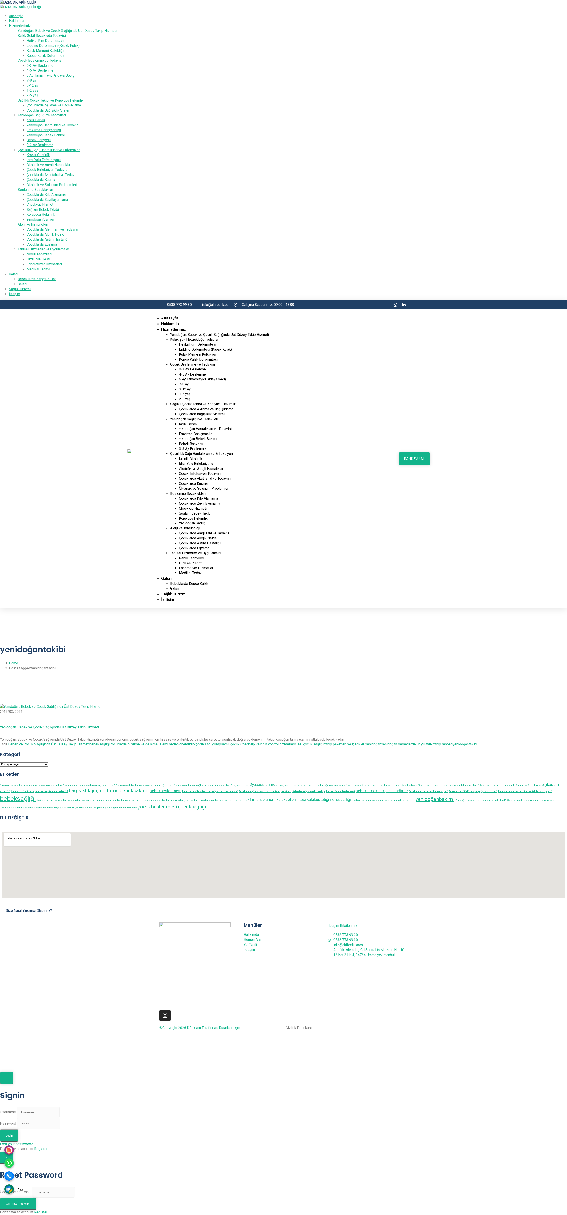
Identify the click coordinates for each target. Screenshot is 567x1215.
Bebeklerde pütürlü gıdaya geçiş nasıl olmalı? (473, 791)
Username (8, 1112)
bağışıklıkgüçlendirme (94, 790)
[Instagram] (165, 1015)
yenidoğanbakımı (435, 799)
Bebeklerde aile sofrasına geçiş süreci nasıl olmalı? (210, 791)
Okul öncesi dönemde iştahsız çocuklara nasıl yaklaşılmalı (383, 800)
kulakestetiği (318, 799)
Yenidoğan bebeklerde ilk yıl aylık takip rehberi (417, 744)
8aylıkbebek (408, 785)
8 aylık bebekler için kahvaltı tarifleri (381, 785)
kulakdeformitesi (291, 799)
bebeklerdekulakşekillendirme (382, 791)
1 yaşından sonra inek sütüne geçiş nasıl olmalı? (89, 785)
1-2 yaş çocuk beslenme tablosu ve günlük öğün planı (144, 785)
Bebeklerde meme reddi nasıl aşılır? (428, 791)
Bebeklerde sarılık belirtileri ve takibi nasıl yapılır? (525, 791)
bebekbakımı (134, 790)
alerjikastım (549, 784)
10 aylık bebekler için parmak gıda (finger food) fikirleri (508, 785)
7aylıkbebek (354, 785)
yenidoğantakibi (465, 744)
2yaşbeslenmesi (264, 784)
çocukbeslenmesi (157, 807)
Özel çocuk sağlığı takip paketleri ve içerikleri (330, 744)
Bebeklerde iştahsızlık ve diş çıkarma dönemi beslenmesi (323, 791)
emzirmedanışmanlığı (181, 800)
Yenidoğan (373, 744)
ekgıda (85, 800)
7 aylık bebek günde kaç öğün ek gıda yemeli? (322, 785)
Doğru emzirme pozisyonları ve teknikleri (59, 800)
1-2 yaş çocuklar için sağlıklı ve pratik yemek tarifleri (202, 785)
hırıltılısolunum (263, 799)
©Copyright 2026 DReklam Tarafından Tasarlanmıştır (199, 1028)
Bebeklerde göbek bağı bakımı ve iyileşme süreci (265, 791)
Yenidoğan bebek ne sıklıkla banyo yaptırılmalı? (480, 800)
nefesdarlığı (340, 799)
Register (40, 1149)
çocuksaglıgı (205, 744)
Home (13, 663)
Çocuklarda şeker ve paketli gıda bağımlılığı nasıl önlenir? (106, 807)
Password (8, 1123)
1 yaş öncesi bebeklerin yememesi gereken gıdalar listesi (31, 785)
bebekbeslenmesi (165, 791)
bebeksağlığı (99, 744)
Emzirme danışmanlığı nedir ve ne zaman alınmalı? (221, 800)
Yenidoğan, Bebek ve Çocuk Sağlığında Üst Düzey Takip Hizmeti (49, 727)
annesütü (5, 791)
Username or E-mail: (15, 1192)
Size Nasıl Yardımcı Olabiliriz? (29, 910)
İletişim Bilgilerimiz (342, 925)
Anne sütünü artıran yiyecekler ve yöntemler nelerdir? (39, 791)
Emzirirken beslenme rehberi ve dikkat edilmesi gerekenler (137, 800)
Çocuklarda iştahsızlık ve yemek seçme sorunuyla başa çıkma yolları (37, 807)
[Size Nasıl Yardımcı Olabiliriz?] (4, 904)
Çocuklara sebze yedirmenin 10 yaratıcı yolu (530, 800)
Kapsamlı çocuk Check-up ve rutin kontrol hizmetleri (255, 744)
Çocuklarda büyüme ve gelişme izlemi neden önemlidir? (153, 744)
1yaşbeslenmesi (240, 785)
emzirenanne (97, 800)
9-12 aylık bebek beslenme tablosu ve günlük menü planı (446, 785)
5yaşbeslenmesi (288, 785)
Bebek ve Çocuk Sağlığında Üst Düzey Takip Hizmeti (48, 744)
